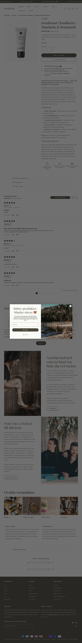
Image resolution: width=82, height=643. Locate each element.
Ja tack (25, 330)
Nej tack (25, 334)
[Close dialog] (70, 306)
